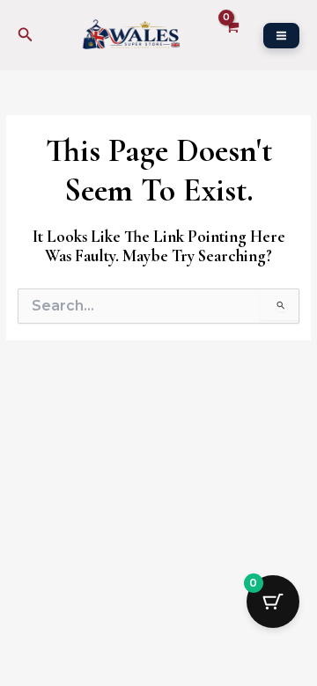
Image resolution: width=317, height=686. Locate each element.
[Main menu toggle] (281, 35)
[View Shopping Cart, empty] (231, 35)
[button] (25, 35)
